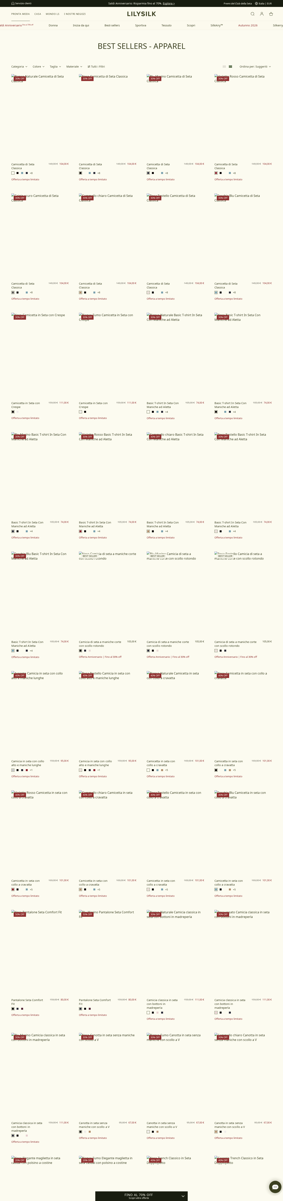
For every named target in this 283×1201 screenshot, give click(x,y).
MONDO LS (52, 14)
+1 (31, 770)
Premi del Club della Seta (238, 3)
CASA (37, 14)
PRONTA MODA (20, 14)
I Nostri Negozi (75, 14)
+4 (166, 412)
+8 (31, 173)
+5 (166, 770)
